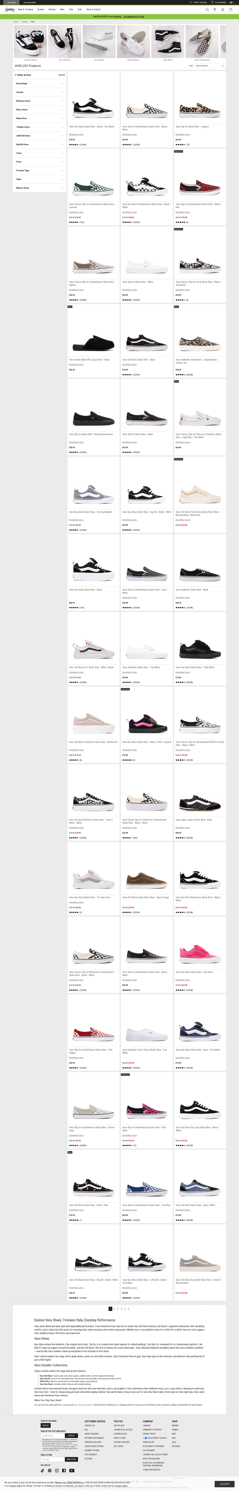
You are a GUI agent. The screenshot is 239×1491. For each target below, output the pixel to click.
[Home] (10, 9)
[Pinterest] (50, 1470)
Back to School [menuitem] (93, 9)
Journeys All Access (123, 1430)
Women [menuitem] (52, 9)
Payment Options (92, 1450)
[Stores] (215, 9)
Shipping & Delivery (93, 1442)
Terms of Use (148, 1442)
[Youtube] (72, 1470)
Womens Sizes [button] (23, 101)
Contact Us (90, 1425)
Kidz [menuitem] (71, 9)
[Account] (223, 9)
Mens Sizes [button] (22, 110)
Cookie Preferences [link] (151, 1470)
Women (175, 1430)
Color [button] (19, 153)
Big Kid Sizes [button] (22, 144)
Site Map (88, 1459)
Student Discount (122, 1442)
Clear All (61, 75)
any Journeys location (83, 1405)
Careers (146, 1425)
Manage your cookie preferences (69, 1482)
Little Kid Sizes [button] (23, 136)
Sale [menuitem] (80, 9)
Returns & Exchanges (94, 1438)
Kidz (174, 1438)
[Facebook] (65, 1470)
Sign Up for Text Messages (53, 1431)
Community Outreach (152, 1430)
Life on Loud (119, 1425)
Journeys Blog (120, 1434)
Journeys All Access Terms (155, 1454)
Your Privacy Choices (157, 1438)
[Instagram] (58, 1470)
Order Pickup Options (94, 1446)
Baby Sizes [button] (21, 118)
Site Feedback (91, 1454)
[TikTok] (43, 1470)
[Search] (207, 9)
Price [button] (18, 162)
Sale (174, 1442)
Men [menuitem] (62, 9)
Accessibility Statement (153, 1446)
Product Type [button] (22, 170)
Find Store (71, 1459)
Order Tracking (200, 2)
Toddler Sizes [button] (23, 127)
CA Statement (149, 1450)
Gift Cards (118, 1446)
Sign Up (45, 1425)
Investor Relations (151, 1459)
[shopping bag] (231, 9)
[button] (231, 2)
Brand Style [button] (21, 83)
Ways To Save (120, 1438)
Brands (175, 1425)
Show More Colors (76, 134)
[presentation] (25, 10)
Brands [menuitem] (40, 9)
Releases (176, 1446)
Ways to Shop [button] (22, 188)
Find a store (46, 1455)
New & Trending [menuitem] (25, 9)
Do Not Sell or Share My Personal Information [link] (153, 1464)
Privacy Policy (149, 1434)
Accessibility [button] (220, 2)
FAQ (86, 1430)
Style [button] (18, 179)
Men (174, 1434)
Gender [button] (20, 92)
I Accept (225, 1484)
